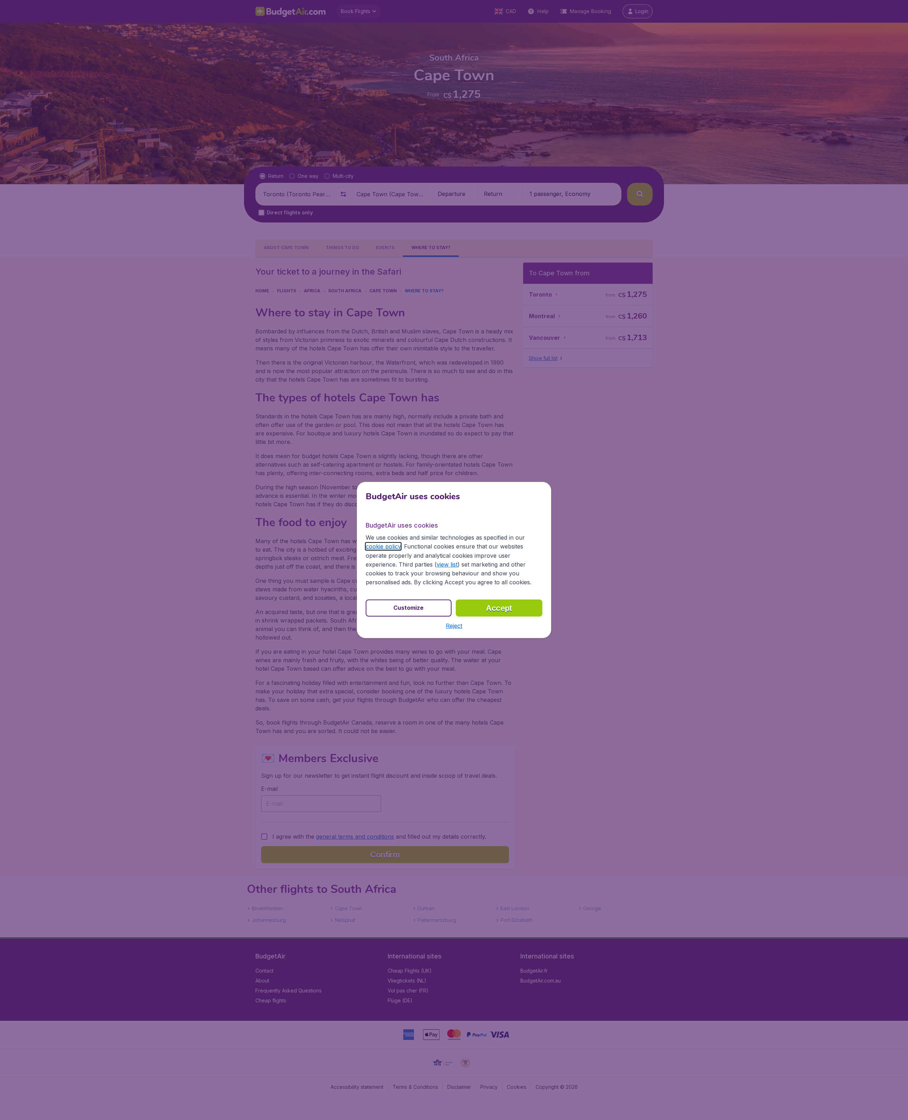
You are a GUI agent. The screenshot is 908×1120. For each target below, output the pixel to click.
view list (447, 564)
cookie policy (383, 546)
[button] (454, 625)
